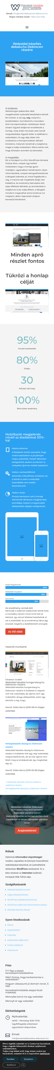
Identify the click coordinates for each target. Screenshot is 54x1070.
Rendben (11, 1059)
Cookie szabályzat (15, 945)
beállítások (45, 1053)
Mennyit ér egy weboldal (19, 1001)
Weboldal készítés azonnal (18, 890)
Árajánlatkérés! (27, 830)
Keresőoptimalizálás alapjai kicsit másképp (24, 991)
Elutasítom (28, 1059)
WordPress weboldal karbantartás (22, 900)
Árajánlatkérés (13, 930)
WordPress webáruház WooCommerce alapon (27, 905)
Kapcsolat (11, 935)
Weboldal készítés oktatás (18, 910)
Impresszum (12, 950)
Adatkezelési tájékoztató (17, 940)
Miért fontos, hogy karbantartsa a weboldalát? (24, 978)
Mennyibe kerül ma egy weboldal (24, 996)
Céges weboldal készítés (17, 895)
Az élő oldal (15, 631)
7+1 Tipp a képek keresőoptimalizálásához (19, 971)
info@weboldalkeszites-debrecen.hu (30, 13)
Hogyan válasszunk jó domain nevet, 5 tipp (26, 984)
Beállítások (11, 1065)
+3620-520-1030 (37, 17)
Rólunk (10, 925)
